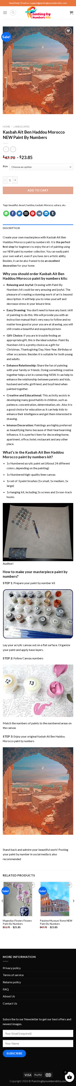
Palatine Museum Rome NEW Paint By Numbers (56, 922)
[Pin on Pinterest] (33, 213)
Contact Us (10, 1003)
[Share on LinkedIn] (46, 213)
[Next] (73, 908)
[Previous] (2, 908)
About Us (9, 996)
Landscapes (22, 126)
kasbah (39, 205)
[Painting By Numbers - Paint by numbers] (38, 12)
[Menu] (5, 12)
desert (22, 205)
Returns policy (12, 982)
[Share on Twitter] (19, 213)
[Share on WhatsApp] (6, 213)
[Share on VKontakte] (39, 213)
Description (11, 228)
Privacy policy (12, 968)
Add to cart (37, 190)
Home (6, 126)
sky (64, 205)
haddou (30, 205)
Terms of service (13, 975)
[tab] (38, 228)
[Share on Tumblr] (53, 213)
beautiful (13, 205)
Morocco (48, 205)
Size (5, 166)
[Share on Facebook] (13, 213)
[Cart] (71, 13)
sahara (57, 205)
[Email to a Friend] (26, 213)
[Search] (13, 13)
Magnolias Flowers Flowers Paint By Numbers (17, 922)
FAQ (6, 989)
